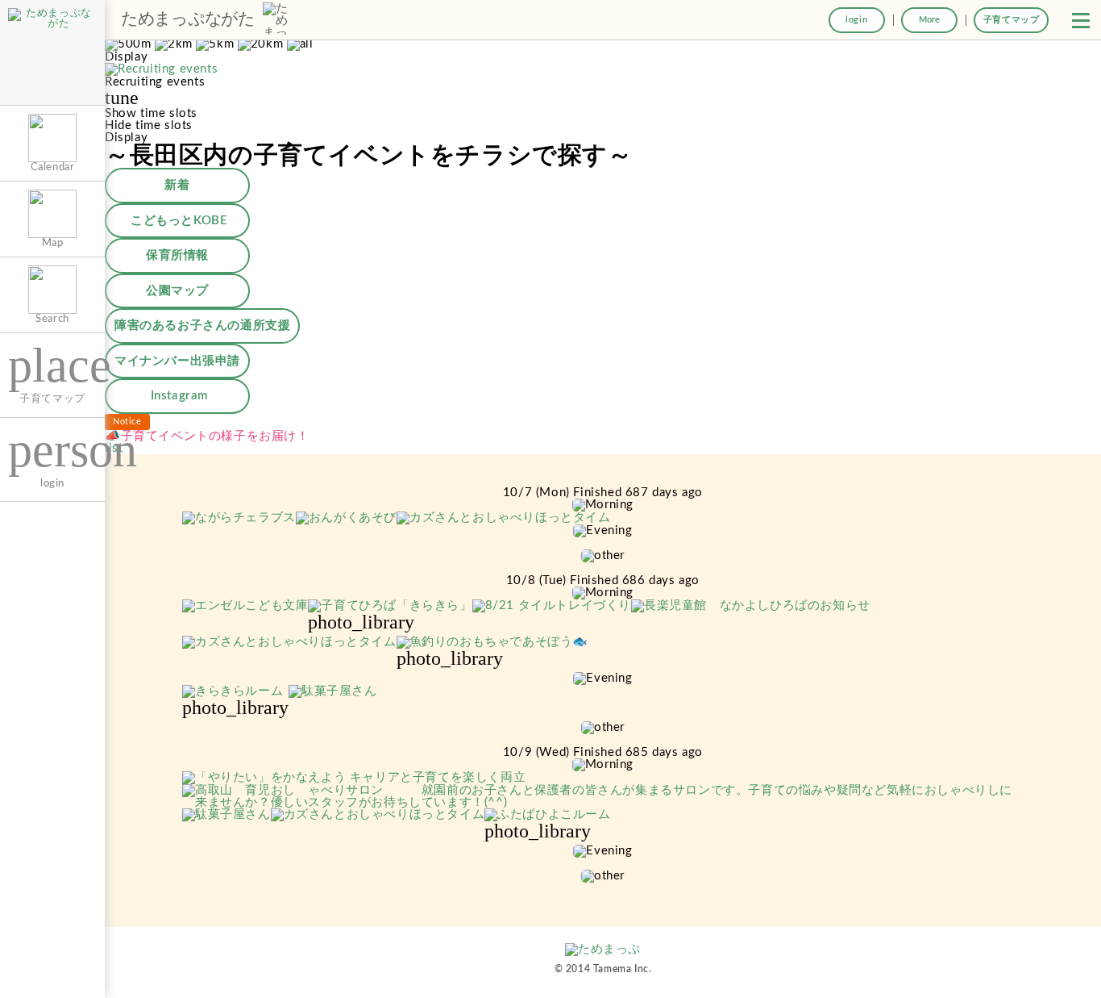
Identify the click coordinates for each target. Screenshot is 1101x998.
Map (53, 242)
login (856, 19)
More (929, 19)
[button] (1081, 20)
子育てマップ (1011, 19)
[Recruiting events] (161, 70)
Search (52, 318)
